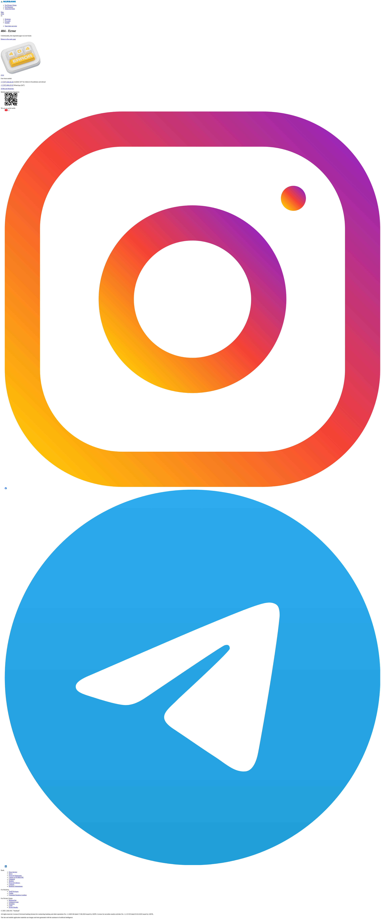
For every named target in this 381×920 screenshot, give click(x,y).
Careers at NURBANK (16, 877)
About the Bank (10, 9)
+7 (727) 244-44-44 (7, 82)
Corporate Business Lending (18, 895)
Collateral (12, 879)
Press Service (13, 872)
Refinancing (12, 900)
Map (2, 12)
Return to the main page (8, 39)
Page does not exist (11, 26)
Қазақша (8, 19)
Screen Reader (13, 907)
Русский (7, 21)
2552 (2, 14)
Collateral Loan (13, 902)
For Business (9, 7)
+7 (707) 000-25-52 (7, 85)
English (7, 23)
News (10, 874)
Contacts (11, 884)
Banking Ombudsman (16, 886)
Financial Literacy (14, 883)
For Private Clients (10, 5)
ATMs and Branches (7, 88)
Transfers (11, 904)
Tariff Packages (13, 891)
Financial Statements (15, 875)
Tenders (11, 881)
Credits (11, 893)
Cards (10, 905)
